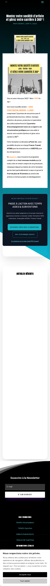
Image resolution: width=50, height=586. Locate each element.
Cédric (20, 24)
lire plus (10, 331)
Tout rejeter (25, 581)
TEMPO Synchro (25, 528)
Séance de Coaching (25, 540)
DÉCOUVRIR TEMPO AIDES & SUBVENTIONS (24, 227)
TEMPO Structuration (25, 523)
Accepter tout (25, 575)
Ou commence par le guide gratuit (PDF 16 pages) (25, 241)
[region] (25, 568)
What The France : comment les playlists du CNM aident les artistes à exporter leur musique (24, 372)
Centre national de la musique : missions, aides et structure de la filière (24, 430)
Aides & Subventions (25, 534)
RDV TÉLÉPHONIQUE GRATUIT (25, 234)
